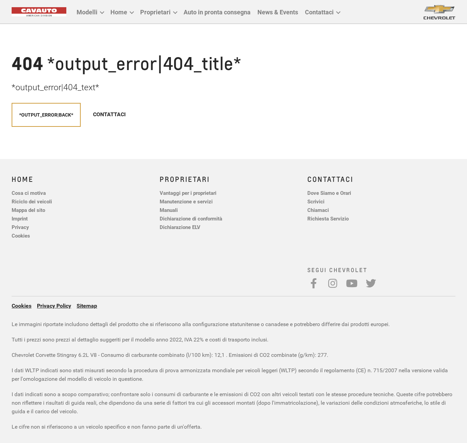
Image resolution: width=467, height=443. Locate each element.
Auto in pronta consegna (217, 12)
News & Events (277, 12)
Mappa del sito (28, 209)
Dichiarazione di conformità (191, 218)
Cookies (21, 235)
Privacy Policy (54, 305)
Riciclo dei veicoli (32, 201)
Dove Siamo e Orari (329, 192)
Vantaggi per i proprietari (188, 192)
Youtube (352, 283)
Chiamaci (318, 209)
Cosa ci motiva (29, 192)
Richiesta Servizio (328, 218)
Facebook (313, 283)
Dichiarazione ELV (180, 227)
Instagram (332, 283)
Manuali (169, 209)
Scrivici (315, 201)
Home (118, 12)
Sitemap (87, 305)
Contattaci (319, 12)
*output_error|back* (46, 114)
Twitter (371, 283)
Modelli (87, 12)
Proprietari (155, 12)
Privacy (20, 227)
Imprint (20, 218)
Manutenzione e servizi (186, 201)
